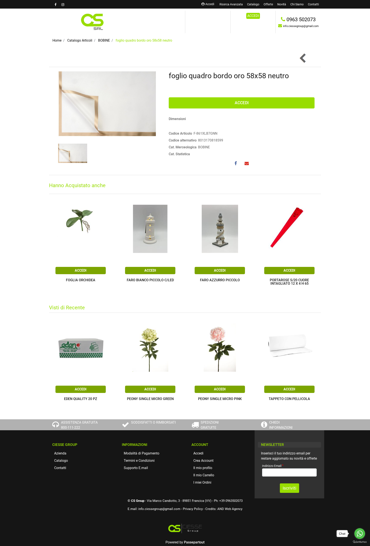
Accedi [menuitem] (198, 453)
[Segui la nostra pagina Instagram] (63, 5)
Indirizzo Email (272, 466)
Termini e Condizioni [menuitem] (139, 461)
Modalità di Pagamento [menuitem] (141, 453)
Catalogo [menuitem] (253, 4)
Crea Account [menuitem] (203, 461)
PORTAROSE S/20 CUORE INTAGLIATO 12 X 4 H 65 (289, 282)
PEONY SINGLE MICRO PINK (220, 399)
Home (56, 40)
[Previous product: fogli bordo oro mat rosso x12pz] (303, 58)
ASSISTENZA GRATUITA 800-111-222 (79, 425)
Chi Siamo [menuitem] (297, 4)
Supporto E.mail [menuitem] (136, 468)
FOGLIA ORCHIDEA (80, 280)
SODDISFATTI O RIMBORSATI (153, 422)
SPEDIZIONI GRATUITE (210, 425)
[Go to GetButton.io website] (360, 541)
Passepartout (194, 542)
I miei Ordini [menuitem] (202, 482)
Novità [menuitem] (281, 4)
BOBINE (104, 40)
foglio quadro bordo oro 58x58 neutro (144, 40)
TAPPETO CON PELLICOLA (289, 399)
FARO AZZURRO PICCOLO (220, 280)
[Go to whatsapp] (359, 533)
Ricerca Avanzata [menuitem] (231, 4)
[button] (105, 106)
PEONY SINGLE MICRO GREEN (150, 399)
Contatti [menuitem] (313, 4)
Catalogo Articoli (79, 40)
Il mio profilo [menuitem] (202, 468)
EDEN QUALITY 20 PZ (80, 399)
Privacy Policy (193, 509)
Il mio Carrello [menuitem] (203, 475)
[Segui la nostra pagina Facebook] (56, 5)
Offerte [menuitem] (268, 4)
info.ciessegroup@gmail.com (159, 509)
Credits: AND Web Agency (223, 509)
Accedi (209, 4)
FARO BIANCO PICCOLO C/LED (150, 280)
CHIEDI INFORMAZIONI (280, 425)
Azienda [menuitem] (60, 453)
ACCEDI (253, 16)
